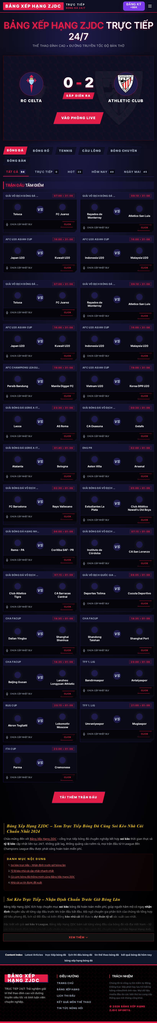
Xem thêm (76, 937)
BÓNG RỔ (41, 151)
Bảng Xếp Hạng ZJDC (43, 839)
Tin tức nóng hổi (70, 1008)
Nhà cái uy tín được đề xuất (26, 882)
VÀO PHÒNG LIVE (78, 118)
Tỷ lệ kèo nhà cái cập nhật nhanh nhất (32, 871)
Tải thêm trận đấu (78, 797)
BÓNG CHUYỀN (124, 151)
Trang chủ (65, 983)
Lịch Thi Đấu (66, 995)
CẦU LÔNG (91, 151)
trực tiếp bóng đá (55, 954)
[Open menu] (150, 6)
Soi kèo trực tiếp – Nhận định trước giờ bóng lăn (38, 865)
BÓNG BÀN (16, 161)
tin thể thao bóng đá (107, 954)
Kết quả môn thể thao (74, 1001)
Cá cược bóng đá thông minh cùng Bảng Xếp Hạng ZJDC (43, 876)
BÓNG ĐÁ (15, 150)
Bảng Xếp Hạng (68, 989)
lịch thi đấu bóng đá (80, 954)
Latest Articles (34, 954)
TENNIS (66, 151)
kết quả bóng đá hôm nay (136, 954)
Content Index (14, 954)
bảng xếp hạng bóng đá (79, 960)
